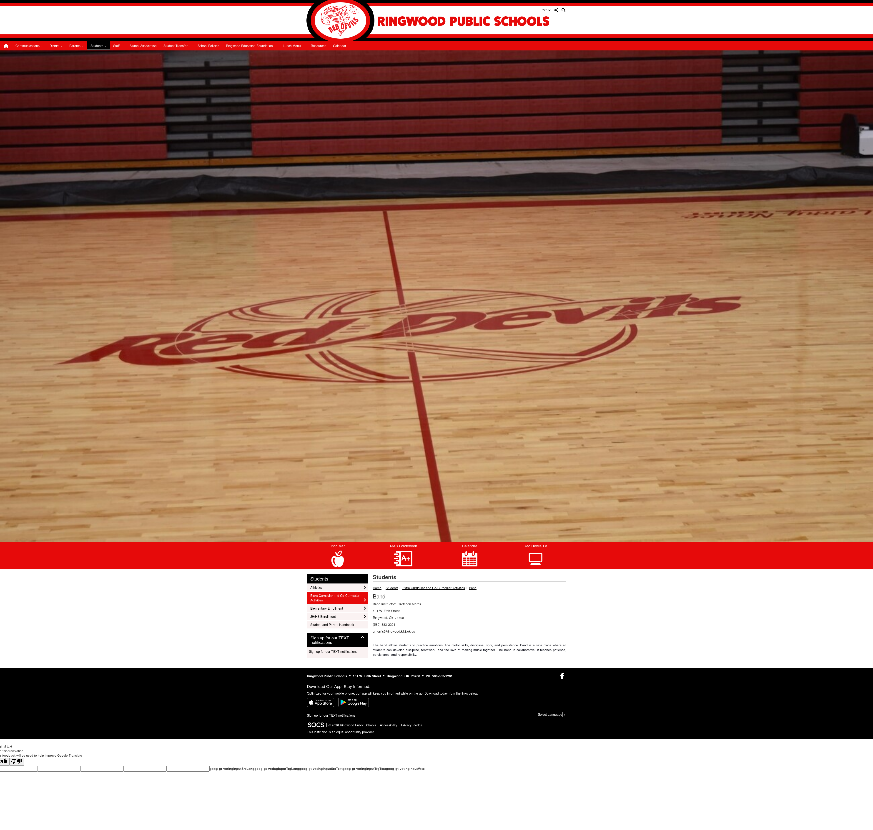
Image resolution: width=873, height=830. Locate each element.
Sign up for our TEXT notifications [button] (330, 640)
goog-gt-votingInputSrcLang (232, 768)
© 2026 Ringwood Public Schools (352, 725)
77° (545, 10)
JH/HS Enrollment (323, 616)
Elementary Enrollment (326, 608)
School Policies (208, 45)
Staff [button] (116, 45)
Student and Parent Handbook (332, 624)
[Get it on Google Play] (353, 702)
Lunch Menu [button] (292, 45)
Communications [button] (27, 45)
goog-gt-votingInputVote (405, 768)
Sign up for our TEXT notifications (333, 651)
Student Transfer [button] (175, 45)
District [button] (55, 45)
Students (392, 588)
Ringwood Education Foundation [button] (250, 45)
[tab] (337, 640)
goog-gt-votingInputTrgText (364, 768)
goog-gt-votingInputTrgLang (276, 768)
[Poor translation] (16, 762)
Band (473, 588)
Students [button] (97, 45)
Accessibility (388, 725)
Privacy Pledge (411, 725)
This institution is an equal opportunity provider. (341, 732)
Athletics (316, 587)
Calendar (339, 45)
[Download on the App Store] (320, 702)
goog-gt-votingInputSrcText (321, 768)
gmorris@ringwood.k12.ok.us (394, 631)
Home (377, 588)
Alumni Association (143, 45)
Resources (318, 45)
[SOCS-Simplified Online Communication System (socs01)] (316, 725)
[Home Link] (6, 45)
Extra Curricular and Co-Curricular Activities (433, 588)
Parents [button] (75, 45)
